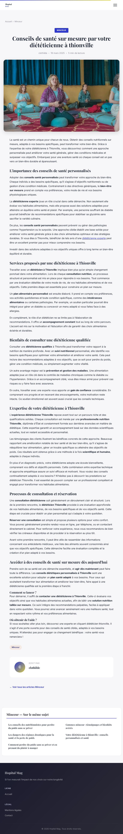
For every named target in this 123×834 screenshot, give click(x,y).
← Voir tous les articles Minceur (27, 687)
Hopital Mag (14, 773)
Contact (9, 815)
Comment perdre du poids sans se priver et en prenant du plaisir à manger (32, 746)
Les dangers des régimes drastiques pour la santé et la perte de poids (31, 736)
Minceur (18, 21)
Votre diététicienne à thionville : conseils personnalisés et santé (87, 736)
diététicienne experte (94, 238)
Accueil (8, 21)
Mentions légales (13, 810)
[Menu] (115, 5)
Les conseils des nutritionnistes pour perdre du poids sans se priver (31, 726)
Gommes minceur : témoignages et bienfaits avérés (89, 726)
